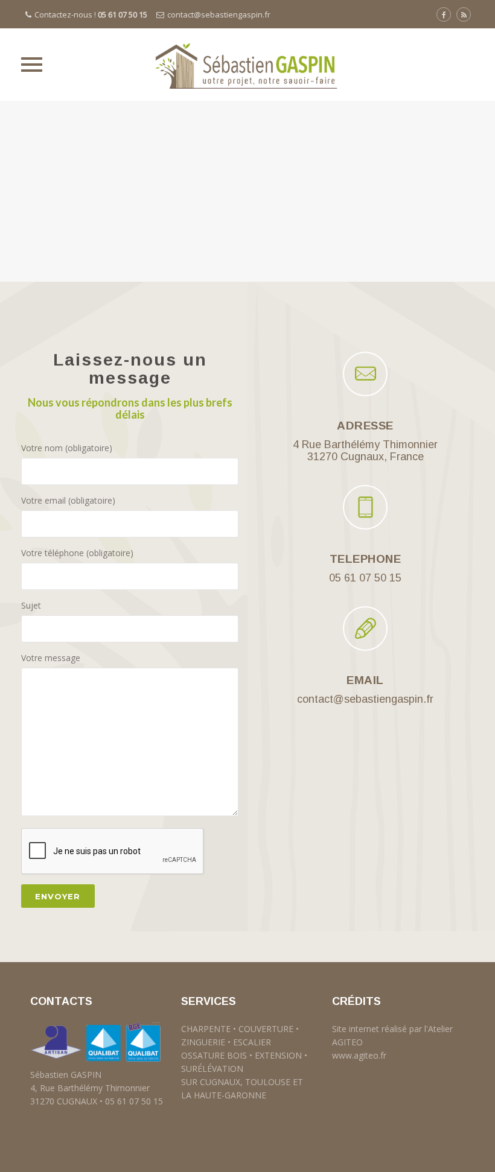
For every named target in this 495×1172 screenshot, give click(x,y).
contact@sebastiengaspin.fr (218, 14)
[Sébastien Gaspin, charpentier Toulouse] (247, 64)
